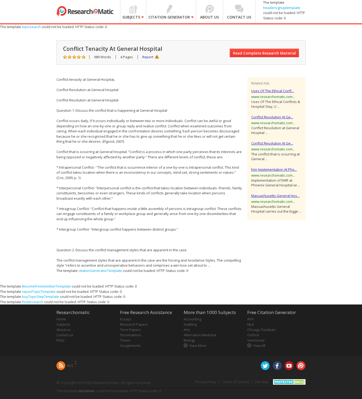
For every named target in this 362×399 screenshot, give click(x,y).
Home (61, 319)
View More (197, 345)
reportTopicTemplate (39, 291)
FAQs (60, 340)
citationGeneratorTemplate (100, 270)
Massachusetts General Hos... (275, 195)
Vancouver (256, 340)
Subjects (63, 324)
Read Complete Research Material (264, 53)
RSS (70, 365)
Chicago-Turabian (261, 329)
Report (147, 57)
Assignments (130, 345)
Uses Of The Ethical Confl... (272, 90)
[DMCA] (289, 381)
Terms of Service (235, 381)
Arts (187, 329)
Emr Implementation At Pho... (274, 169)
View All (259, 345)
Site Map (262, 381)
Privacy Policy (206, 381)
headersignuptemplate (281, 7)
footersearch (32, 301)
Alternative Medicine (200, 335)
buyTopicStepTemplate (40, 296)
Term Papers (130, 329)
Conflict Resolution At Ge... (272, 117)
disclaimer (86, 390)
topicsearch (31, 26)
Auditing (190, 324)
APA (250, 319)
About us (63, 329)
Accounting (192, 319)
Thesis (125, 340)
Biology (189, 340)
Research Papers (134, 324)
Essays (125, 319)
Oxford (253, 335)
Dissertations (131, 335)
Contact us (64, 335)
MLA (250, 324)
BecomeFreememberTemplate (46, 286)
